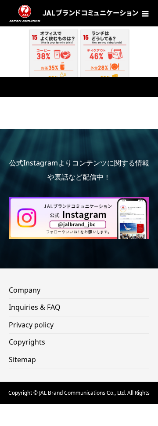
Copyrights (27, 342)
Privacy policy (31, 325)
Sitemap (22, 359)
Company (24, 290)
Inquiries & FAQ (35, 307)
